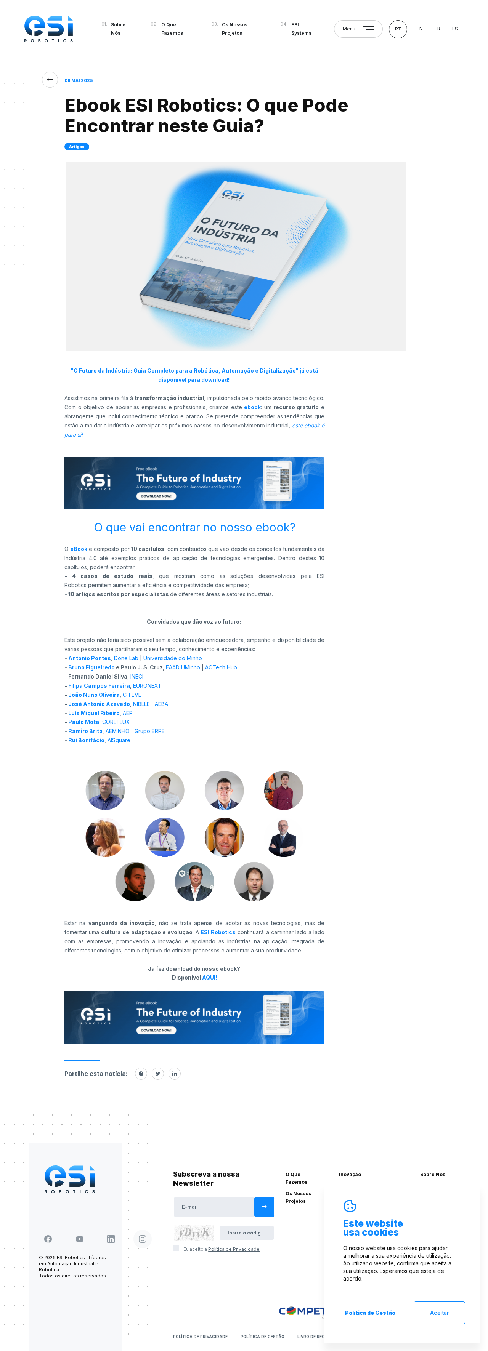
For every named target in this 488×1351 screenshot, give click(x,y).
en (420, 29)
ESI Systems (301, 29)
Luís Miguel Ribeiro (94, 713)
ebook (252, 407)
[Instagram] (142, 1239)
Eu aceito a (221, 1249)
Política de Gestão (262, 1336)
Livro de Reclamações (322, 1336)
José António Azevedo (99, 704)
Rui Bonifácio (86, 740)
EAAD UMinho (182, 667)
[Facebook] (141, 1074)
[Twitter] (158, 1074)
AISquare (119, 740)
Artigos (77, 146)
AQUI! (209, 977)
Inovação (350, 1174)
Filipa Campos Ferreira (99, 685)
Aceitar (439, 1312)
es (455, 29)
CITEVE (132, 695)
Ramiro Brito (85, 731)
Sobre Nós (118, 29)
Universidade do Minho (172, 658)
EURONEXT (147, 685)
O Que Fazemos (172, 29)
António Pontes (89, 658)
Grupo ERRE (150, 731)
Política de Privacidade (200, 1336)
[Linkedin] (175, 1074)
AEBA (161, 704)
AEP (128, 713)
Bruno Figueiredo (91, 667)
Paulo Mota (83, 722)
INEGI (136, 676)
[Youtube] (80, 1239)
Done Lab (126, 658)
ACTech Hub (221, 667)
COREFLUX (116, 722)
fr (437, 29)
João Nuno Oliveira (94, 695)
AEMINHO (118, 731)
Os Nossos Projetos (234, 29)
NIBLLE (142, 704)
